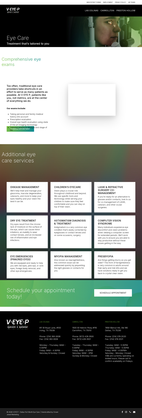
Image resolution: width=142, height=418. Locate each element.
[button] (113, 293)
